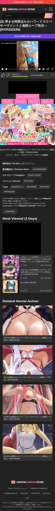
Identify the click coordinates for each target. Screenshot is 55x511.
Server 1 (7, 101)
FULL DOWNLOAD (27, 96)
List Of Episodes (37, 75)
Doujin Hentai (34, 175)
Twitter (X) (35, 493)
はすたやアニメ (17, 187)
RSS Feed (24, 493)
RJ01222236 (9, 192)
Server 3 (34, 101)
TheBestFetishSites (38, 488)
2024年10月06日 (39, 169)
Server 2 (20, 101)
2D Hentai (28, 181)
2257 (27, 498)
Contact (47, 493)
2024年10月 (31, 187)
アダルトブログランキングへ (18, 488)
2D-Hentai (44, 187)
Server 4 (47, 101)
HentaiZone (21, 9)
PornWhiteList (11, 493)
